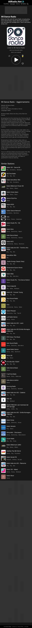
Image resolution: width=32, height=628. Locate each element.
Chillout (14, 459)
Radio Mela (10, 274)
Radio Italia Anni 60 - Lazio (15, 323)
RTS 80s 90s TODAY (13, 361)
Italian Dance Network (14, 210)
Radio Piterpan (11, 311)
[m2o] (3, 218)
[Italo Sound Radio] (3, 344)
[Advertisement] (16, 10)
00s (7, 176)
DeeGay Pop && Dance (14, 451)
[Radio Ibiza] (3, 230)
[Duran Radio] (3, 440)
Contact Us (14, 626)
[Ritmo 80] (3, 356)
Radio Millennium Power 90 (15, 186)
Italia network (22, 435)
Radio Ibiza (10, 229)
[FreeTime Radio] (3, 375)
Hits (14, 270)
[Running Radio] (3, 387)
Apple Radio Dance (12, 349)
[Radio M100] (3, 205)
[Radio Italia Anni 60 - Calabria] (3, 393)
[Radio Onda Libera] (3, 193)
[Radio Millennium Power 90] (3, 187)
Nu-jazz (20, 459)
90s (7, 109)
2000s (8, 409)
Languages (12, 4)
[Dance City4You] (3, 199)
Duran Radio (10, 438)
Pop (15, 313)
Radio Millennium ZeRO (14, 445)
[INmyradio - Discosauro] (3, 433)
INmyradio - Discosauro (14, 432)
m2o (8, 217)
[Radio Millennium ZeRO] (3, 446)
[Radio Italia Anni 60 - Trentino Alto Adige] (3, 249)
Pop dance (17, 453)
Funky (14, 441)
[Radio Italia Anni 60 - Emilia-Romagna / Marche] (3, 413)
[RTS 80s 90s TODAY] (3, 363)
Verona (20, 109)
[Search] (27, 4)
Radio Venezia (11, 426)
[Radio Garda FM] (3, 458)
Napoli (20, 231)
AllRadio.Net (15, 1)
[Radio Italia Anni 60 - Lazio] (3, 324)
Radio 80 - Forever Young (15, 292)
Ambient (9, 459)
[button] (16, 59)
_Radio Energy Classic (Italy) (15, 261)
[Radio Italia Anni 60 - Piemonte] (3, 464)
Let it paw (26, 626)
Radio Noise (10, 420)
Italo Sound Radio (12, 343)
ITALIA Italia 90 (11, 286)
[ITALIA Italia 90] (3, 287)
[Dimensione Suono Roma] (3, 269)
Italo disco (16, 213)
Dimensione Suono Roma (14, 267)
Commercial (10, 244)
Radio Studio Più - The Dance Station (18, 280)
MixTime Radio (11, 173)
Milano (16, 188)
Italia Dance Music (12, 235)
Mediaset (19, 169)
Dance (10, 109)
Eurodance (15, 109)
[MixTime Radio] (3, 175)
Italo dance (21, 345)
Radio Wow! (10, 475)
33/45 (12, 409)
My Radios (23, 4)
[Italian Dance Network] (3, 212)
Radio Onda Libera (12, 192)
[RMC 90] (3, 400)
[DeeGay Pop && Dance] (3, 452)
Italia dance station (13, 380)
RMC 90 (9, 398)
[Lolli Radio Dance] (3, 318)
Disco (16, 194)
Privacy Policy (20, 626)
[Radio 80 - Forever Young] (3, 293)
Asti (11, 182)
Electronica (14, 231)
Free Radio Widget (7, 626)
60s (7, 252)
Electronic (21, 244)
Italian (9, 110)
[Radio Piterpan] (3, 312)
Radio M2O (10, 241)
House (13, 219)
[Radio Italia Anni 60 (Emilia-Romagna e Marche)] (3, 330)
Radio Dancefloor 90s (13, 180)
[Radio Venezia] (3, 427)
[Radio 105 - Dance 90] (3, 168)
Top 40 (19, 313)
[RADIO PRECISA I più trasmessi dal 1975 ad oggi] (3, 406)
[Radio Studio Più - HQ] (3, 224)
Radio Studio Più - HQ (13, 223)
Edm (12, 351)
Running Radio (11, 386)
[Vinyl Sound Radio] (3, 299)
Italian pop (18, 376)
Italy (7, 107)
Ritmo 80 (9, 355)
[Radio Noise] (3, 421)
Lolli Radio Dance (12, 317)
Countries (6, 4)
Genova (20, 237)
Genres (18, 4)
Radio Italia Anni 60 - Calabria (16, 392)
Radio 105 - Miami (12, 469)
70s (7, 207)
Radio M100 (10, 204)
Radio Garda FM (12, 457)
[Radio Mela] (3, 275)
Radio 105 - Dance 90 (13, 167)
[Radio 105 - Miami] (3, 470)
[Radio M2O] (3, 242)
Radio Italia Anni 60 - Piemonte (16, 463)
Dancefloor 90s (11, 255)
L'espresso (19, 219)
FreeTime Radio (11, 374)
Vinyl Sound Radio (12, 298)
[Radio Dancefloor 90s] (3, 181)
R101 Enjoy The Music (13, 337)
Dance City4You (12, 198)
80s (11, 176)
